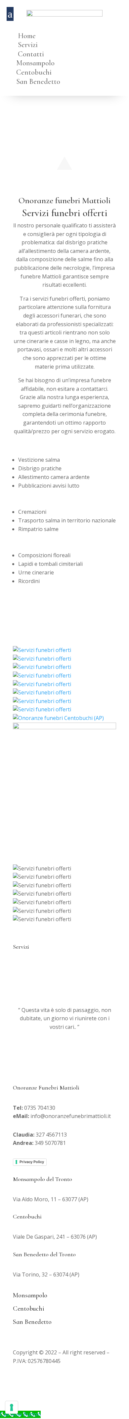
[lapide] (44, 675)
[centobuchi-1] (61, 718)
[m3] (44, 709)
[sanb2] (44, 692)
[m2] (44, 701)
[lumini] (44, 667)
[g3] (44, 658)
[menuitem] (65, 30)
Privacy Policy (32, 1161)
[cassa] (44, 650)
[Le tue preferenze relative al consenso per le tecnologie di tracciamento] (11, 1407)
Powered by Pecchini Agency (81, 1379)
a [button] (10, 14)
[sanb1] (44, 684)
